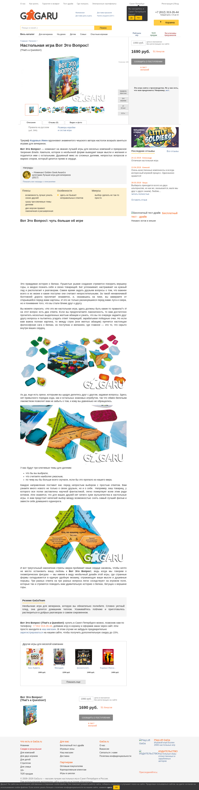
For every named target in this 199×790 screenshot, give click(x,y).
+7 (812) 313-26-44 (166, 12)
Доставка (64, 756)
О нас (22, 4)
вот (167, 90)
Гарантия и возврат (50, 4)
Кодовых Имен (39, 140)
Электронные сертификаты (104, 4)
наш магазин (49, 629)
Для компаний (27, 752)
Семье (83, 34)
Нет (138, 18)
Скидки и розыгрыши (30, 749)
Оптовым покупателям (71, 766)
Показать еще (73, 682)
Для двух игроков (29, 756)
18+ (22, 770)
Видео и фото (76, 122)
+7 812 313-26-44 (42, 626)
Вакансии (104, 749)
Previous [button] (23, 109)
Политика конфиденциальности (115, 756)
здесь (109, 787)
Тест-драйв (68, 4)
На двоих (61, 34)
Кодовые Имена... (108, 668)
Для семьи (25, 767)
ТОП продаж (153, 34)
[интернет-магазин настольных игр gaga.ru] (38, 14)
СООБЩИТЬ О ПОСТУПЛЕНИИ (148, 61)
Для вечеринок (46, 34)
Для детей (25, 759)
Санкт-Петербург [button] (137, 4)
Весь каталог (27, 34)
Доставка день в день (84, 16)
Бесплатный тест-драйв (72, 745)
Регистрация (167, 4)
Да (131, 18)
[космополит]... (83, 668)
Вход (176, 4)
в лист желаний (144, 68)
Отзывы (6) (53, 122)
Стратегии (25, 763)
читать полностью (140, 194)
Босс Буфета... (34, 668)
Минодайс (59, 668)
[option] (31, 110)
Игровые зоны (67, 749)
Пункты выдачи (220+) (105, 16)
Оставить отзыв (139, 200)
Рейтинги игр (137, 34)
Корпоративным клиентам (73, 770)
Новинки (24, 745)
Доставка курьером (104, 13)
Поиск (103, 28)
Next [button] (106, 109)
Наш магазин (66, 752)
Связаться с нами (108, 752)
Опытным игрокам (99, 34)
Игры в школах (67, 773)
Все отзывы (173, 151)
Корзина (170, 22)
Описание (31, 122)
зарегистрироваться (31, 632)
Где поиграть (82, 4)
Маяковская (80, 13)
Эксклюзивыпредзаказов (170, 34)
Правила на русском (38, 128)
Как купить (33, 4)
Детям (73, 34)
